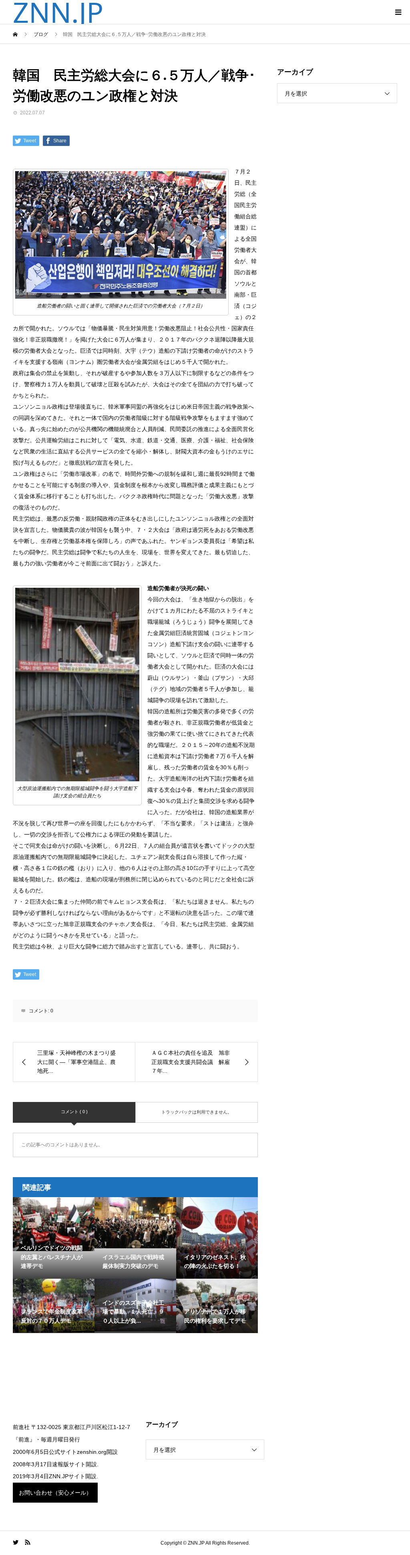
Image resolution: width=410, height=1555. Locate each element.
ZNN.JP (58, 12)
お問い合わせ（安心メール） (55, 1492)
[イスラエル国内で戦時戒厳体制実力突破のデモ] (135, 1223)
